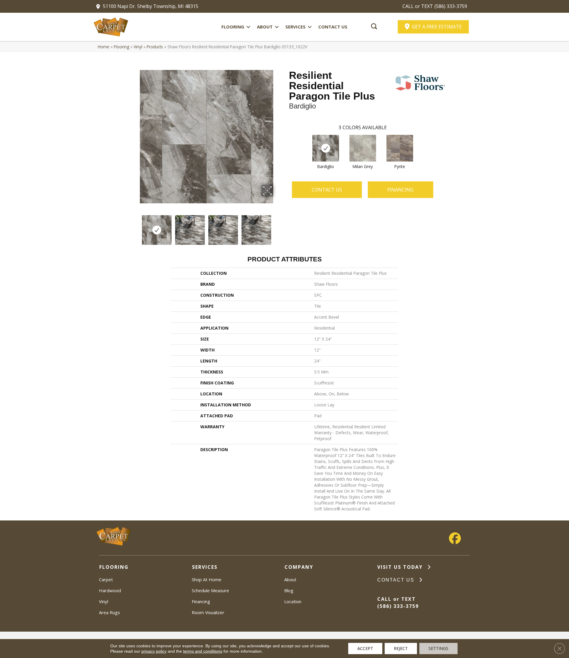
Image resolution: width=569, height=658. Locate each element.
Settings (438, 648)
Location (292, 601)
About (265, 27)
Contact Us (332, 27)
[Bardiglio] (326, 148)
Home (103, 46)
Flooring (232, 27)
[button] (248, 27)
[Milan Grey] (363, 148)
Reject (401, 648)
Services (295, 27)
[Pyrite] (400, 148)
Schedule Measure (210, 590)
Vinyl (138, 46)
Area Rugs (109, 612)
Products (155, 46)
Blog (288, 590)
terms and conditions (202, 651)
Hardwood (110, 590)
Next (277, 227)
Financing (201, 601)
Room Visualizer (208, 612)
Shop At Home (206, 579)
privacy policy (154, 651)
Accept (365, 648)
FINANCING (400, 189)
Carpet (106, 579)
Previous (136, 227)
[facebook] (454, 538)
